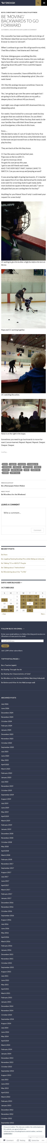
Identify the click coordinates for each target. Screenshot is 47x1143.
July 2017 (4, 877)
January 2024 (6, 730)
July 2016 (4, 924)
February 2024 (6, 726)
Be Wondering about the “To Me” (13, 572)
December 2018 (7, 833)
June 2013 (5, 1084)
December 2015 (7, 954)
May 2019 (5, 812)
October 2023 (6, 743)
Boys (3, 12)
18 (36, 603)
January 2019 (6, 829)
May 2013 (5, 1088)
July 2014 (4, 1028)
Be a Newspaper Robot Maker (13, 484)
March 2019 (5, 821)
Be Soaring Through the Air (11, 669)
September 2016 (7, 915)
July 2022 (4, 782)
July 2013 (4, 1080)
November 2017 (7, 864)
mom (27, 470)
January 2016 (6, 950)
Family (20, 12)
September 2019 (7, 795)
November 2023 (7, 739)
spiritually (15, 473)
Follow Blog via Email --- (13, 629)
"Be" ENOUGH (8, 3)
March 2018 (5, 855)
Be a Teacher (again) (8, 665)
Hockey (6, 470)
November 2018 (7, 838)
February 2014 (6, 1049)
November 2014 (7, 1010)
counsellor (32, 464)
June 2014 (5, 1032)
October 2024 (6, 721)
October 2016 (6, 911)
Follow (5, 646)
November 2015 (7, 959)
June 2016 (5, 928)
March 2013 (5, 1097)
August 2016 (6, 920)
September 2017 (7, 868)
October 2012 (6, 1118)
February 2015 (6, 997)
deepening (7, 467)
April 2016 (5, 937)
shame (5, 473)
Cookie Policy (8, 1133)
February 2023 (6, 773)
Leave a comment (30, 30)
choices (22, 464)
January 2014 (6, 1054)
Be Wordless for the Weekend (13, 493)
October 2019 (6, 790)
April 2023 (5, 764)
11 (36, 600)
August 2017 (6, 872)
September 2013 (7, 1071)
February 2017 (6, 894)
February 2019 (6, 825)
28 (11, 610)
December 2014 (7, 1006)
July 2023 (4, 751)
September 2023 (7, 747)
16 (23, 603)
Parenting (36, 470)
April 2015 (5, 989)
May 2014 (5, 1036)
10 (30, 600)
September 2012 (7, 1123)
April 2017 (5, 885)
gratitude (28, 467)
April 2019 (5, 816)
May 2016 (5, 933)
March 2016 (5, 941)
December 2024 (7, 713)
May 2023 (5, 760)
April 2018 (5, 851)
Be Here (4, 555)
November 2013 (7, 1062)
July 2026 (4, 704)
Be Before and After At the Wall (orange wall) (18, 682)
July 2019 (4, 803)
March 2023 (5, 769)
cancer (13, 464)
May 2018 (5, 846)
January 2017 (6, 898)
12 (43, 600)
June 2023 (5, 756)
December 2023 (7, 734)
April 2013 (5, 1092)
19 (43, 603)
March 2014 (5, 1045)
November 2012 (7, 1114)
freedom (17, 467)
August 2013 (6, 1075)
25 (36, 607)
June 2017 (5, 881)
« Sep (4, 614)
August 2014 (6, 1023)
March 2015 (5, 993)
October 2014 (6, 1015)
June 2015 (5, 980)
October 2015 (6, 963)
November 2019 (7, 786)
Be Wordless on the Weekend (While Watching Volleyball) (23, 678)
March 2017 (5, 890)
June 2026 (5, 708)
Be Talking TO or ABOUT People (13, 563)
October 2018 (6, 842)
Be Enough (18, 30)
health (37, 467)
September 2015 (7, 967)
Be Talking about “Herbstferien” (13, 567)
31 (30, 610)
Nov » (43, 614)
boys (5, 464)
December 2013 (7, 1058)
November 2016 (7, 907)
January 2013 (6, 1105)
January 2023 (6, 777)
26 (43, 607)
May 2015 (5, 985)
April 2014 (5, 1041)
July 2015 (4, 976)
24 (30, 607)
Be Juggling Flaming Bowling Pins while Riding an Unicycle (22, 559)
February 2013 (6, 1101)
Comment (37, 530)
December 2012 (7, 1110)
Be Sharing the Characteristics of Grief (15, 674)
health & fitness (30, 12)
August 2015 (6, 972)
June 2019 (5, 808)
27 (4, 610)
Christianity (11, 12)
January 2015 (6, 1002)
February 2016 (6, 946)
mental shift (17, 470)
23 (23, 607)
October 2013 (6, 1067)
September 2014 (7, 1019)
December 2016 (7, 903)
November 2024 (7, 717)
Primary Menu (44, 3)
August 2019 (6, 799)
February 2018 (6, 859)
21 (11, 607)
